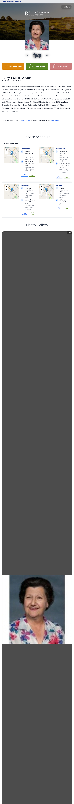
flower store (54, 120)
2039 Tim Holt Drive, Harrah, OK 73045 (29, 169)
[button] (12, 153)
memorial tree (25, 120)
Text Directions (24, 175)
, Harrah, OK (63, 204)
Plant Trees (32, 174)
